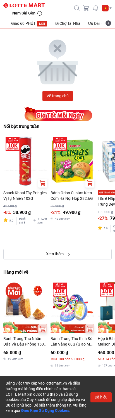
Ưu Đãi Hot (97, 23)
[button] (107, 8)
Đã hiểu (101, 397)
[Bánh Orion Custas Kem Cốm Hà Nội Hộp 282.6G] (72, 161)
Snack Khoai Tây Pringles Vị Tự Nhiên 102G (25, 196)
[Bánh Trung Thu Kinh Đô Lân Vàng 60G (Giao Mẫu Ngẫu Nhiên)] (72, 306)
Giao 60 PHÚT (28, 23)
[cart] (86, 8)
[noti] (95, 8)
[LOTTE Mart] (26, 5)
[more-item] (108, 23)
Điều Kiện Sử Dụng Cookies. (45, 410)
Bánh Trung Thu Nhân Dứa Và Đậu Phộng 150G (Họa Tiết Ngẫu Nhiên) (25, 341)
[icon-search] (76, 8)
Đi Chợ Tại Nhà (67, 23)
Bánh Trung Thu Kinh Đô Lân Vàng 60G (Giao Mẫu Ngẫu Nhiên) (72, 341)
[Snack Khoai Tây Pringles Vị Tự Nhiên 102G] (25, 161)
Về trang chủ (58, 96)
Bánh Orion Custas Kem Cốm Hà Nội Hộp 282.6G (72, 196)
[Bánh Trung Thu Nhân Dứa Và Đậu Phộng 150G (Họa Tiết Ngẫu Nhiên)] (25, 306)
